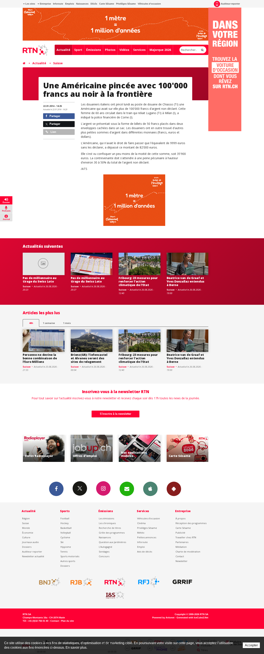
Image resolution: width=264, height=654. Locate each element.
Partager (54, 116)
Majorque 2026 (160, 50)
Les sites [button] (30, 3)
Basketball (66, 528)
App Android (174, 489)
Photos (110, 50)
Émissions (93, 50)
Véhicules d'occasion (149, 3)
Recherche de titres (110, 528)
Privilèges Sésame (126, 3)
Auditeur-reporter (230, 3)
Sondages (104, 551)
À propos (180, 518)
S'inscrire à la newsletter (115, 413)
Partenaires (182, 542)
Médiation (181, 546)
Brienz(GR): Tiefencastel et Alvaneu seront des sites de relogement (89, 358)
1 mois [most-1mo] (67, 323)
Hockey (64, 523)
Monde (26, 528)
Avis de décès (144, 551)
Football (64, 518)
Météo (140, 532)
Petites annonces (146, 537)
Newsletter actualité (33, 556)
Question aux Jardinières (112, 542)
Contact (180, 556)
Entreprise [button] (45, 3)
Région (26, 518)
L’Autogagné (105, 546)
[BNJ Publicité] (47, 582)
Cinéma (141, 523)
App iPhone (150, 489)
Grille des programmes (112, 532)
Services (139, 50)
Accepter (251, 645)
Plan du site (67, 621)
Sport (78, 50)
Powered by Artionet (163, 617)
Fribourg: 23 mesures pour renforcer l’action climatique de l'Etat (138, 281)
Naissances (82, 3)
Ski (62, 542)
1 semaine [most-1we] (49, 323)
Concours (104, 556)
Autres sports (67, 561)
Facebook (56, 489)
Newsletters (127, 489)
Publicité (180, 532)
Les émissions (106, 518)
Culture (26, 537)
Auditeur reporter (32, 551)
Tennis (63, 551)
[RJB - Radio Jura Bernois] (81, 582)
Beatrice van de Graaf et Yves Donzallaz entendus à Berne (186, 281)
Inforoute (58, 3)
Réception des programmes (191, 523)
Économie (27, 532)
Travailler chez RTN (186, 537)
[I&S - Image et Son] (115, 595)
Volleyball (65, 532)
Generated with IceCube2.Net (192, 617)
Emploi (141, 546)
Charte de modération (188, 551)
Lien (53, 131)
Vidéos (124, 50)
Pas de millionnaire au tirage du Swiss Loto (40, 279)
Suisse (58, 63)
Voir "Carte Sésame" (142, 448)
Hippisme (65, 546)
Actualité (63, 50)
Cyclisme (65, 537)
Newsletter (181, 561)
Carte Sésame (106, 3)
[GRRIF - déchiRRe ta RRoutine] (182, 582)
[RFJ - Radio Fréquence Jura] (148, 582)
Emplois (69, 3)
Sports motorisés (69, 556)
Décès (94, 3)
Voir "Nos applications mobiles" (94, 448)
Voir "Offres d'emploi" (46, 448)
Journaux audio (30, 542)
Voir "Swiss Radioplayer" (190, 448)
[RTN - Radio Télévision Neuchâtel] (115, 582)
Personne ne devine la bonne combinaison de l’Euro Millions (40, 358)
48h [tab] (31, 323)
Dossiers (26, 546)
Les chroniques (107, 523)
